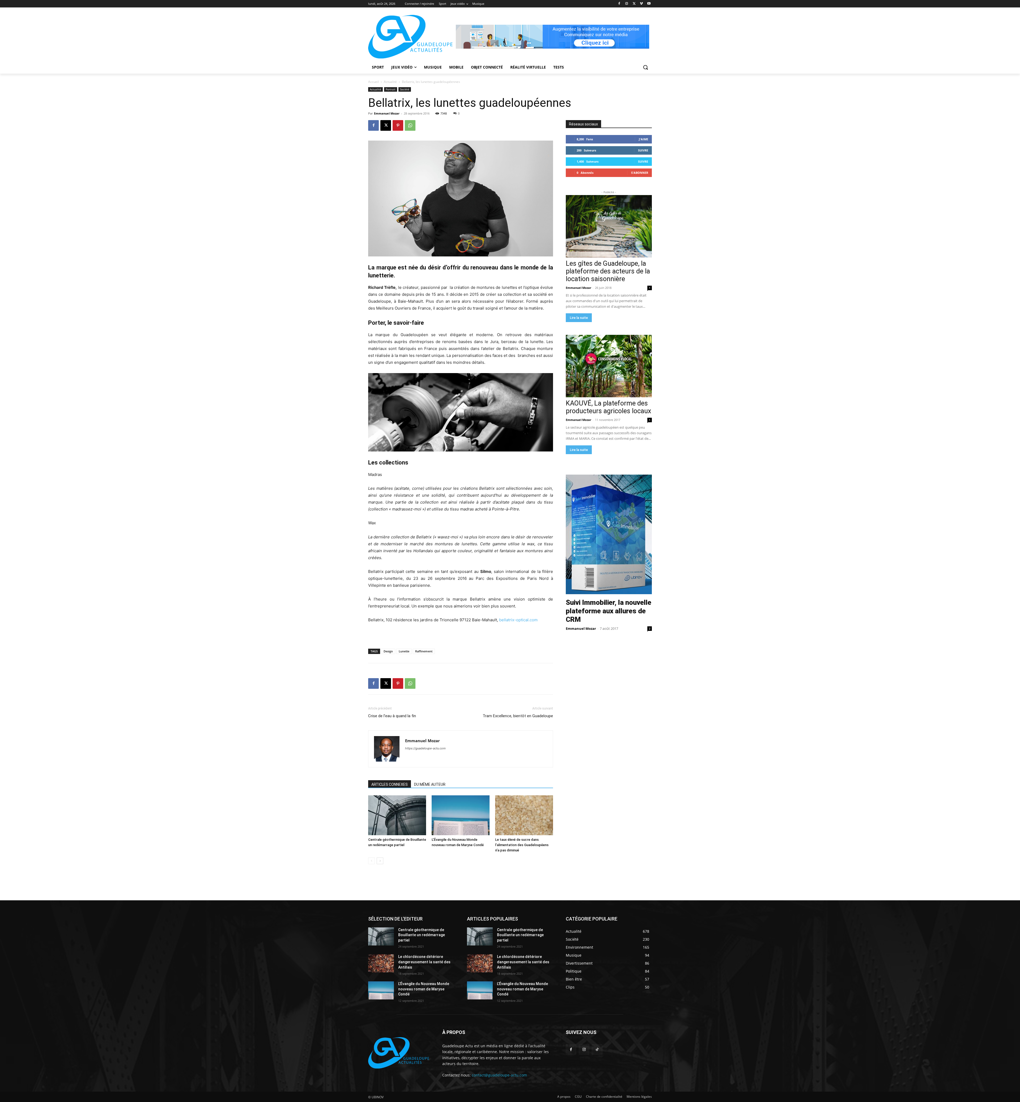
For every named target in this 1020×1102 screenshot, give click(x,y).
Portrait (391, 89)
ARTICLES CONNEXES (389, 784)
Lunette (404, 651)
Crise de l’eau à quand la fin (392, 715)
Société (404, 89)
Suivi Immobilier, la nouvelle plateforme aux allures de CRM (608, 610)
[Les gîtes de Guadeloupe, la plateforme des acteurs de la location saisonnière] (609, 226)
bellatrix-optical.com (518, 619)
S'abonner (639, 173)
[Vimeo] (641, 4)
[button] (645, 67)
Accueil (373, 81)
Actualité (390, 81)
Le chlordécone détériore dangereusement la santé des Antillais (424, 962)
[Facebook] (619, 4)
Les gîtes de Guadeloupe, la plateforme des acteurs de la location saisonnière (608, 271)
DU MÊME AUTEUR (429, 784)
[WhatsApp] (410, 125)
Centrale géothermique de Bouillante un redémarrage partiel (421, 935)
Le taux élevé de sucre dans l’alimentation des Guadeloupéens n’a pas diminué (522, 845)
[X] (634, 4)
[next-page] (380, 861)
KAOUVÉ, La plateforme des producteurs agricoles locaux (608, 407)
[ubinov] (552, 37)
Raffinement (423, 651)
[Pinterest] (398, 125)
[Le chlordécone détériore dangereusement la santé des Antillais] (381, 963)
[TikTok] (597, 1049)
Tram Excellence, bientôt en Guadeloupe (518, 715)
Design (388, 651)
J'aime (643, 139)
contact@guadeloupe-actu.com (499, 1075)
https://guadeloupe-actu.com (425, 748)
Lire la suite (579, 318)
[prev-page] (371, 861)
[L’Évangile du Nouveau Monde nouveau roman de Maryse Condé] (461, 815)
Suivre (643, 150)
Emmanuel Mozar (387, 113)
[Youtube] (649, 4)
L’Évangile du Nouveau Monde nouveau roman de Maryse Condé (423, 989)
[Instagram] (627, 4)
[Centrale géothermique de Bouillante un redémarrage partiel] (397, 815)
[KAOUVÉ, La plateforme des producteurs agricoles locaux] (609, 366)
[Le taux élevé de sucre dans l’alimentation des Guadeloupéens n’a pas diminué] (524, 815)
